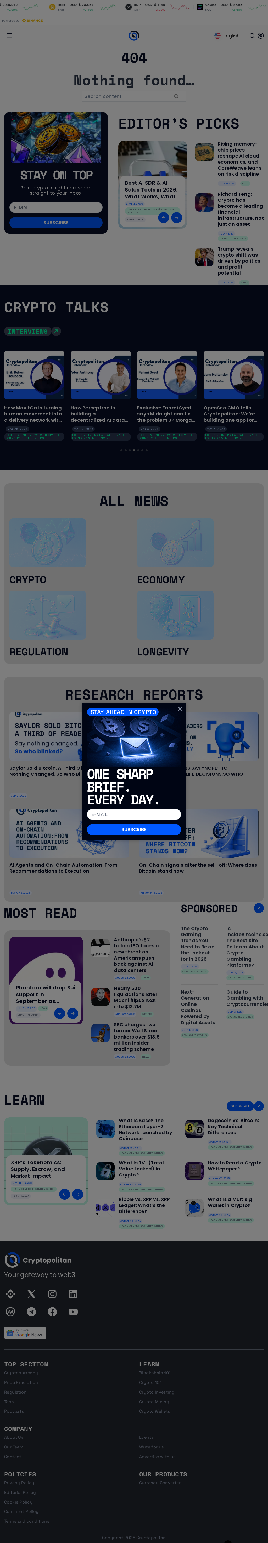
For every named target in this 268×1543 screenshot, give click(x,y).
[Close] (180, 709)
